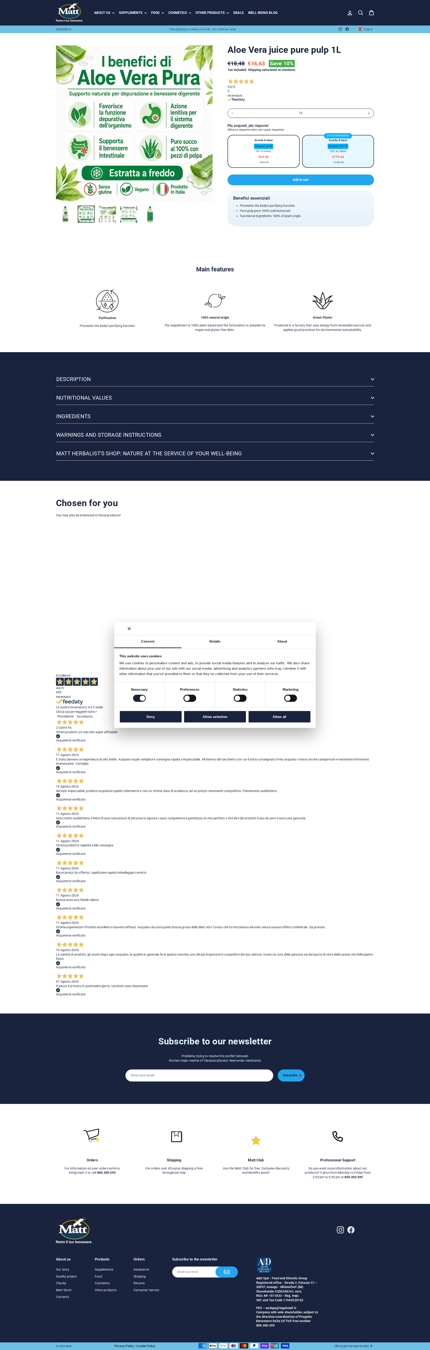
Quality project (66, 1276)
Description (73, 379)
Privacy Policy (124, 1346)
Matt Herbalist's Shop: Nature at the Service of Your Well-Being (149, 453)
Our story (62, 1269)
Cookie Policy (145, 1346)
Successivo (85, 716)
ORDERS (62, 29)
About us (102, 13)
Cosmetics (178, 13)
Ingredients (73, 416)
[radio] (264, 151)
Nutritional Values (84, 398)
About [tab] (282, 641)
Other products (211, 13)
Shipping (254, 70)
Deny (150, 717)
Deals (238, 13)
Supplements (131, 13)
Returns (139, 1283)
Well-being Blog (262, 13)
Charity (61, 1283)
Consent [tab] (148, 641)
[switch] (189, 698)
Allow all (279, 717)
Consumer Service (146, 1290)
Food (156, 13)
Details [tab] (214, 641)
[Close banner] (129, 628)
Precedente (65, 716)
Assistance (141, 1269)
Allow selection (215, 717)
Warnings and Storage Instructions (108, 435)
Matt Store (63, 1290)
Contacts (62, 1297)
